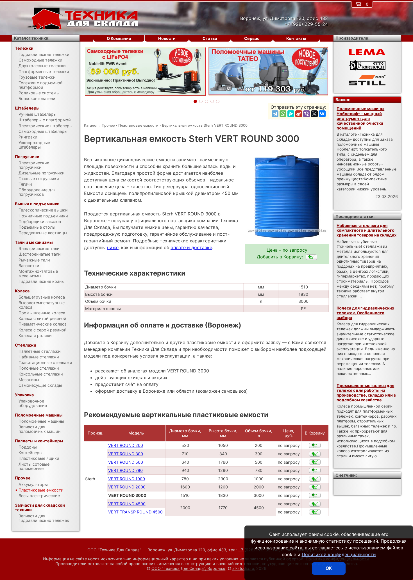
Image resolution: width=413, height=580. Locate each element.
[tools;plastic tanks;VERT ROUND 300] (315, 454)
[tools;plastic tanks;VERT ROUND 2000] (315, 487)
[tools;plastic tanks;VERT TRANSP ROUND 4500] (315, 512)
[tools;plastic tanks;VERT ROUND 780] (315, 470)
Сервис (251, 38)
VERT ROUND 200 (125, 445)
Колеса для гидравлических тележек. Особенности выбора (365, 313)
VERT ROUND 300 (125, 453)
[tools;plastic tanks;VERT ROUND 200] (315, 445)
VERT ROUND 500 (125, 462)
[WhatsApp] (283, 113)
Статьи (210, 38)
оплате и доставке (191, 247)
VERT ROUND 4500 (127, 503)
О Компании (119, 38)
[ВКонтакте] (322, 113)
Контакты (296, 38)
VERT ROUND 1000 (126, 478)
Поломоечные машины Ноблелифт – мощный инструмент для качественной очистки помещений (360, 118)
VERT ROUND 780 (125, 470)
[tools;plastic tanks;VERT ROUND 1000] (315, 479)
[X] (314, 113)
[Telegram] (275, 113)
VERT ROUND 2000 (127, 487)
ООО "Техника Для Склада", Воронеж (188, 568)
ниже (113, 247)
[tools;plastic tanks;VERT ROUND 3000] (311, 257)
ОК (329, 568)
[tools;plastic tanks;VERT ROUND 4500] (315, 504)
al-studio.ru (243, 568)
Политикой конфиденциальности (339, 554)
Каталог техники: (31, 38)
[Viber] (306, 113)
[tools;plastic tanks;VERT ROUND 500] (315, 462)
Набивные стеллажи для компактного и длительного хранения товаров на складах (366, 230)
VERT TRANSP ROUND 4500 (135, 512)
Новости (167, 38)
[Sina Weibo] (298, 113)
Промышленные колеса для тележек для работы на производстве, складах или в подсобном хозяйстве (366, 392)
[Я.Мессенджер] (290, 113)
